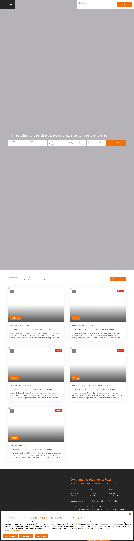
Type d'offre (13, 141)
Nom (91, 489)
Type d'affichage (13, 277)
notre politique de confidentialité (15, 531)
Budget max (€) (75, 143)
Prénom (74, 489)
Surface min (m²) (94, 143)
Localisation (52, 141)
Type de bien (33, 141)
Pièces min (113, 501)
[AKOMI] (93, 4)
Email (111, 489)
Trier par (30, 277)
